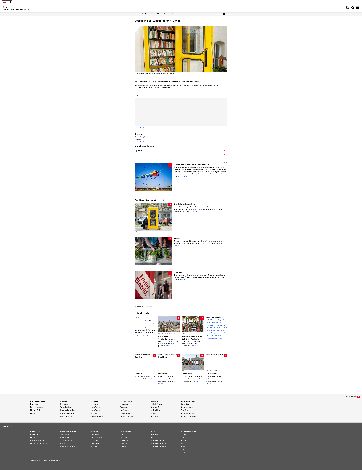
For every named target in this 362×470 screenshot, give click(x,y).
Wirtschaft (123, 443)
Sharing (177, 238)
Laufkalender (187, 374)
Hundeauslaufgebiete (67, 410)
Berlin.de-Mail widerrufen (159, 443)
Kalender (123, 446)
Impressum (34, 434)
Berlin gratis (178, 272)
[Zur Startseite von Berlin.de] (8, 427)
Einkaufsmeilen (95, 410)
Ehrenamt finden (35, 410)
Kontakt (32, 437)
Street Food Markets (187, 413)
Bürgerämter (155, 413)
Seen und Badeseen (67, 413)
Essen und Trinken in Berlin (192, 336)
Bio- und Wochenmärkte (189, 416)
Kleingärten (64, 404)
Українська (184, 452)
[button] (225, 14)
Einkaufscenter (95, 407)
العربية (183, 437)
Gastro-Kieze (185, 404)
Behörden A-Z (95, 434)
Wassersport (124, 407)
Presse (62, 443)
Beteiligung (34, 404)
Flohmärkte (162, 374)
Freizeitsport (124, 404)
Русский (183, 446)
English (183, 434)
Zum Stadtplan (140, 127)
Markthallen (94, 413)
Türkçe (183, 449)
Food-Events (185, 410)
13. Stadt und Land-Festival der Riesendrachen (191, 164)
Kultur (122, 434)
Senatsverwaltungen (97, 437)
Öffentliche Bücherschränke (184, 204)
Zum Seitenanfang (350, 396)
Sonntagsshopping (96, 416)
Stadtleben (124, 440)
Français (184, 440)
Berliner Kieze (155, 410)
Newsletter (154, 434)
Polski (183, 443)
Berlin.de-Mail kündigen (159, 446)
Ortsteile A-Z (155, 407)
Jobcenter (93, 446)
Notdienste (154, 437)
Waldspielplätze (65, 407)
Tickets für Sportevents (128, 416)
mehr (185, 176)
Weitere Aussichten (141, 335)
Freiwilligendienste (36, 407)
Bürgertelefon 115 (66, 437)
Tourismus (123, 437)
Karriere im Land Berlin (68, 446)
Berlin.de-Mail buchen (158, 440)
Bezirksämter (94, 440)
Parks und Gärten (66, 416)
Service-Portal (65, 434)
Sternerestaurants (187, 407)
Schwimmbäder (211, 374)
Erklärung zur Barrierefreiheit (40, 443)
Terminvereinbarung (67, 440)
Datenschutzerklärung (37, 440)
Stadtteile (138, 374)
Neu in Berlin (163, 336)
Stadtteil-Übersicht (157, 404)
